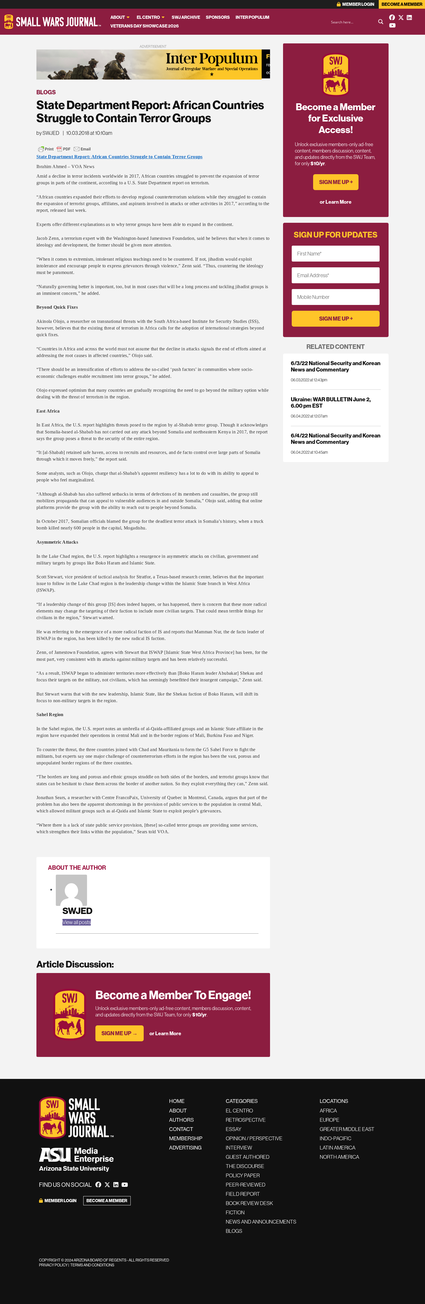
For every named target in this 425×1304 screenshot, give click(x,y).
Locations (334, 1101)
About (117, 17)
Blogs (46, 92)
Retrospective (246, 1120)
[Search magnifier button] (381, 22)
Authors (181, 1120)
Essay (233, 1129)
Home (176, 1101)
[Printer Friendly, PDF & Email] (64, 149)
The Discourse (245, 1166)
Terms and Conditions (92, 1265)
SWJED (77, 910)
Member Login (358, 4)
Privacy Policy (53, 1265)
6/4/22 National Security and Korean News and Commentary (335, 438)
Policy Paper (243, 1175)
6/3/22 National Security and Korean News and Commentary (335, 366)
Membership (185, 1138)
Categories (242, 1101)
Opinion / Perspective (254, 1138)
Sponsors (218, 17)
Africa (328, 1110)
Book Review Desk (249, 1203)
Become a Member (402, 4)
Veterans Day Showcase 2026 (144, 26)
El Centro (148, 17)
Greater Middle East (347, 1129)
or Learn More (165, 1033)
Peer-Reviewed (245, 1184)
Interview (239, 1147)
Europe (329, 1120)
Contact (181, 1129)
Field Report (243, 1194)
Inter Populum (252, 17)
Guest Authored (247, 1157)
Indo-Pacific (335, 1138)
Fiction (235, 1212)
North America (339, 1157)
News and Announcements (261, 1221)
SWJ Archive (186, 17)
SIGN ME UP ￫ (335, 182)
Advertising (185, 1147)
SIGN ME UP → (119, 1033)
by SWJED (47, 133)
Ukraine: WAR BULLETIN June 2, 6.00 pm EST (331, 402)
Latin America (337, 1147)
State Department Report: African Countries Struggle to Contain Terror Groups (119, 156)
